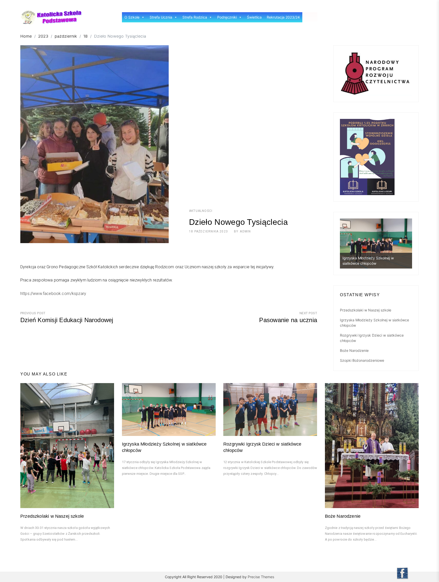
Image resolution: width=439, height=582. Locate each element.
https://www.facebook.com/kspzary (53, 293)
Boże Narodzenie (354, 350)
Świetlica (254, 17)
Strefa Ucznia (161, 17)
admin (245, 231)
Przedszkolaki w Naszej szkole (365, 310)
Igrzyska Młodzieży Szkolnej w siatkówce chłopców (374, 322)
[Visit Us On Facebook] (402, 572)
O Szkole (131, 17)
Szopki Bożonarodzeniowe (362, 360)
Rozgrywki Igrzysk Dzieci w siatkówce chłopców (372, 338)
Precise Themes (261, 577)
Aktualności (200, 210)
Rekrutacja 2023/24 (283, 17)
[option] (376, 243)
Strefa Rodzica (194, 17)
